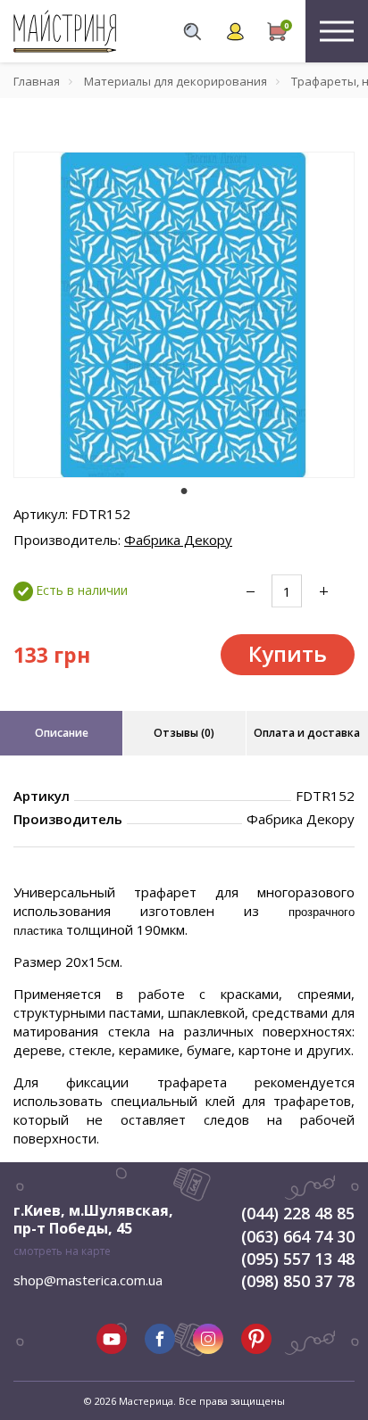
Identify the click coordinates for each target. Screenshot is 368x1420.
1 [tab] (184, 490)
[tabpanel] (184, 315)
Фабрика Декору (178, 540)
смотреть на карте (62, 1251)
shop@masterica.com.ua (88, 1280)
